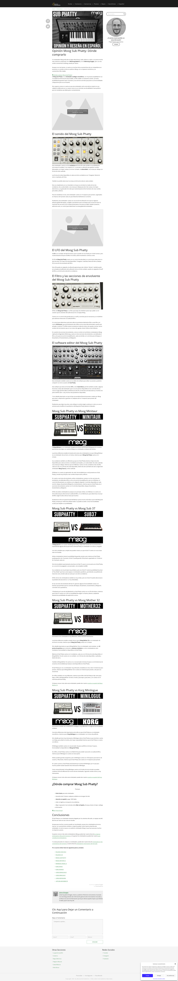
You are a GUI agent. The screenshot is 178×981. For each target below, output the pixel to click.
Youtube (105, 953)
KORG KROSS (59, 866)
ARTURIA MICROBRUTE (62, 881)
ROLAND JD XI (59, 855)
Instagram (106, 956)
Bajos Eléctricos (57, 959)
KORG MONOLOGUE (61, 872)
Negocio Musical (57, 961)
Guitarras (87, 4)
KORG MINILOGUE (60, 875)
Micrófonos (56, 967)
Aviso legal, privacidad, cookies (159, 978)
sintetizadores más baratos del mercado (86, 843)
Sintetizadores (99, 886)
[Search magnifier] (124, 14)
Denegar (159, 975)
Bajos (104, 4)
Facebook (105, 959)
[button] (175, 964)
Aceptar (147, 975)
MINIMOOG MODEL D (61, 863)
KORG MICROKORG (61, 878)
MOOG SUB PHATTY (61, 858)
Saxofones (112, 4)
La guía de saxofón (58, 953)
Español (121, 4)
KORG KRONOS (60, 869)
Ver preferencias (170, 975)
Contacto (78, 4)
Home (70, 4)
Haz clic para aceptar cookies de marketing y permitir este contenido (77, 111)
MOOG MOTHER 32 (61, 860)
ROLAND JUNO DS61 (61, 852)
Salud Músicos (57, 964)
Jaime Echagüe (99, 884)
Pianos (96, 4)
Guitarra (55, 956)
